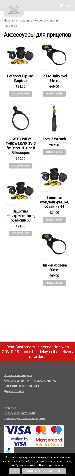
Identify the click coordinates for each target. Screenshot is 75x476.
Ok (15, 471)
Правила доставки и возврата (24, 418)
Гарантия (10, 408)
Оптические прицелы (18, 375)
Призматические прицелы (21, 386)
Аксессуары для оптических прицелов (30, 380)
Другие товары (14, 391)
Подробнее (20, 93)
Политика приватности (19, 413)
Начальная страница (18, 20)
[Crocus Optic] (14, 9)
